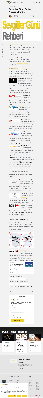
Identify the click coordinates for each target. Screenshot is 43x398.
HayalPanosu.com (25, 119)
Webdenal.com (21, 286)
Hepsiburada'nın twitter (26, 162)
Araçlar (32, 342)
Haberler (10, 378)
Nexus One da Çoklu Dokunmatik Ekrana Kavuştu (24, 361)
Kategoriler (14, 2)
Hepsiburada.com (25, 145)
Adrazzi (11, 272)
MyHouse (23, 197)
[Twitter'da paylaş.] (2, 52)
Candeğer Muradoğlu (20, 351)
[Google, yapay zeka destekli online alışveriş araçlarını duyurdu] (21, 337)
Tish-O (28, 286)
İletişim (30, 389)
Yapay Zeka (19, 342)
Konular (18, 2)
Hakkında (31, 378)
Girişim (17, 382)
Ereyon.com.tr (22, 279)
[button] (21, 240)
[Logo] (8, 2)
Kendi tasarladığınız (19, 212)
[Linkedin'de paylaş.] (2, 54)
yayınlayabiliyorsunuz (19, 143)
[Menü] (2, 2)
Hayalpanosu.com (13, 281)
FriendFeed (20, 63)
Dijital (17, 378)
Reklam (30, 385)
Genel (11, 276)
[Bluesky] (38, 395)
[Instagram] (36, 395)
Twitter (26, 63)
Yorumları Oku (21, 296)
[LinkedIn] (32, 395)
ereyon (21, 106)
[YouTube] (34, 395)
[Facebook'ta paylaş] (2, 49)
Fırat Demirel (20, 368)
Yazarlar (30, 380)
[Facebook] (36, 397)
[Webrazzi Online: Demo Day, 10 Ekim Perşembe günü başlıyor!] (8, 337)
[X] (30, 395)
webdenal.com (23, 250)
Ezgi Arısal (32, 350)
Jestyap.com (12, 286)
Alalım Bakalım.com (26, 68)
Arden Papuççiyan (7, 350)
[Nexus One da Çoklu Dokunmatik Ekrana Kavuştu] (13, 361)
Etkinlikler (22, 2)
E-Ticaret (11, 6)
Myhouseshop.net (23, 281)
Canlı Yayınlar (6, 342)
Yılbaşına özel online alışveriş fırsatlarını (19, 44)
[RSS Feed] (38, 397)
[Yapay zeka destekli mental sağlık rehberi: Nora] (35, 337)
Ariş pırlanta (21, 78)
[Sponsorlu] (29, 264)
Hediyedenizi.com (13, 279)
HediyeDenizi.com (25, 131)
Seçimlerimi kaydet (17, 320)
